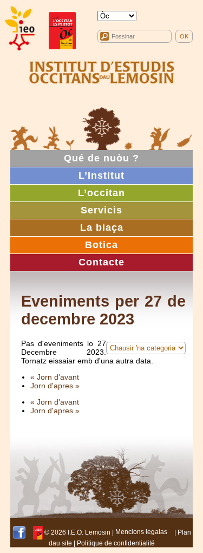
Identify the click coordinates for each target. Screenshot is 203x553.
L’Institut (101, 175)
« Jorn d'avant (54, 377)
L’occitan (101, 192)
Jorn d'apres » (55, 385)
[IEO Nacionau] (101, 71)
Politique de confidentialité (116, 543)
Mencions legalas (141, 532)
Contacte (101, 262)
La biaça (101, 227)
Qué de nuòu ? (101, 158)
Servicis (101, 210)
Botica (101, 244)
